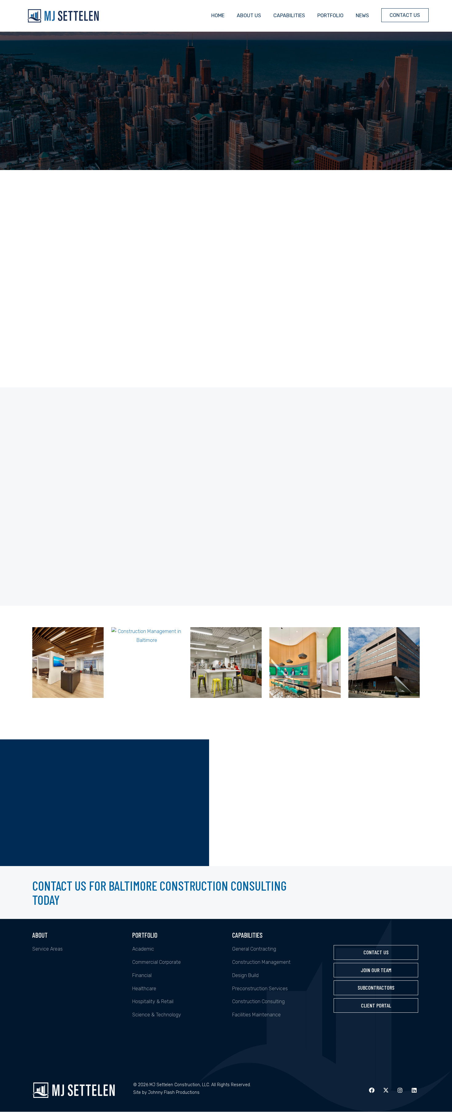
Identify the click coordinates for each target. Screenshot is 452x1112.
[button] (371, 1090)
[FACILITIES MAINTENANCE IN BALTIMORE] (384, 662)
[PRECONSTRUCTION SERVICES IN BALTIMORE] (305, 662)
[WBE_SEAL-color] (76, 988)
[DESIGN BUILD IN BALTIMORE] (226, 662)
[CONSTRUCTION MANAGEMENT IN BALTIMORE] (147, 662)
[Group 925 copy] (76, 1042)
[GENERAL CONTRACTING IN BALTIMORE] (68, 662)
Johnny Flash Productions (174, 1092)
